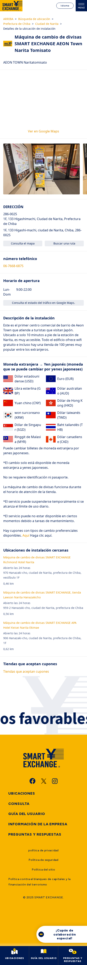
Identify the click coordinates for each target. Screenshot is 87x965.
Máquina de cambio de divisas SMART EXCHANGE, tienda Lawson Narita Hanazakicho (42, 595)
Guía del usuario (26, 814)
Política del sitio (43, 869)
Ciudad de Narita (46, 24)
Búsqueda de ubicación (34, 19)
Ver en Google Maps (43, 131)
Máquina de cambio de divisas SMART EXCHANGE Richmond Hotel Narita (37, 559)
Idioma (65, 5)
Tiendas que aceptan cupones (26, 671)
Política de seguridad (43, 860)
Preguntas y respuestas (34, 834)
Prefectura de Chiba (16, 24)
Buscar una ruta (64, 243)
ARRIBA (8, 19)
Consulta (19, 803)
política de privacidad (43, 850)
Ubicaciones (21, 793)
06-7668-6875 (13, 266)
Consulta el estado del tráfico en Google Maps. (43, 303)
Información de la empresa (37, 824)
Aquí (25, 535)
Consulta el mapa (23, 243)
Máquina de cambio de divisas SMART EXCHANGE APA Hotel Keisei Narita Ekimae (39, 625)
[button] (41, 169)
